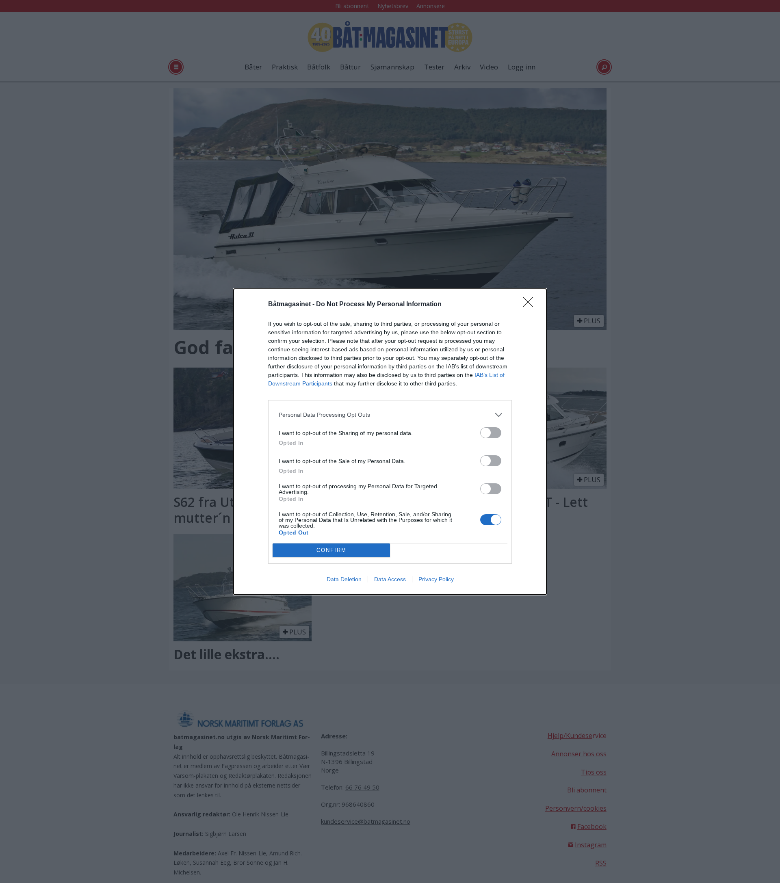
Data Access (390, 579)
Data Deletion (344, 579)
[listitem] (390, 415)
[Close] (530, 304)
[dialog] (390, 442)
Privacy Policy (436, 579)
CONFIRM (331, 550)
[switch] (490, 432)
